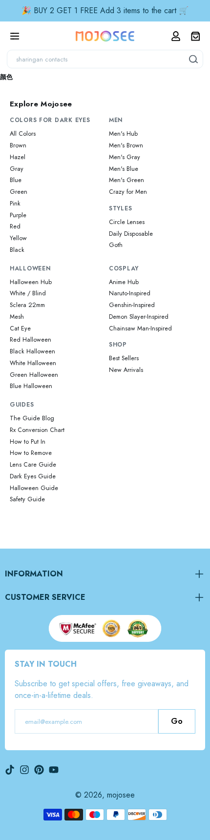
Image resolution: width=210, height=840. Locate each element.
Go (177, 721)
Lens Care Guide (33, 464)
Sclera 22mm (27, 305)
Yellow (18, 238)
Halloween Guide (34, 488)
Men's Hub (123, 133)
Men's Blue (123, 168)
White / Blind (28, 293)
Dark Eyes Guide (33, 476)
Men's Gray (124, 157)
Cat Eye (20, 328)
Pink (15, 203)
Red (15, 226)
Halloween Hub (31, 282)
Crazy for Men (128, 191)
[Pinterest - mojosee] (39, 770)
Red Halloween (30, 339)
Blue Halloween (31, 386)
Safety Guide (27, 499)
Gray (16, 168)
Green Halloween (34, 374)
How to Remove (31, 453)
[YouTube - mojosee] (54, 770)
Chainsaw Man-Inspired (140, 328)
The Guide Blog (32, 418)
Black (17, 250)
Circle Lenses (127, 222)
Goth (116, 245)
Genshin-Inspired (132, 305)
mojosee (121, 794)
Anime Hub (124, 282)
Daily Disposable (131, 233)
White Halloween (33, 363)
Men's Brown (126, 145)
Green (18, 191)
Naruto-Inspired (129, 293)
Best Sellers (124, 358)
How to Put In (27, 441)
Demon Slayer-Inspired (138, 316)
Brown (18, 145)
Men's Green (126, 180)
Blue (15, 180)
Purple (18, 215)
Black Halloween (32, 351)
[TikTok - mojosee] (10, 770)
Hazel (17, 157)
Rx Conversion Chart (37, 430)
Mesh (17, 316)
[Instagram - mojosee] (24, 770)
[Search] (194, 59)
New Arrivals (126, 370)
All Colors (23, 133)
